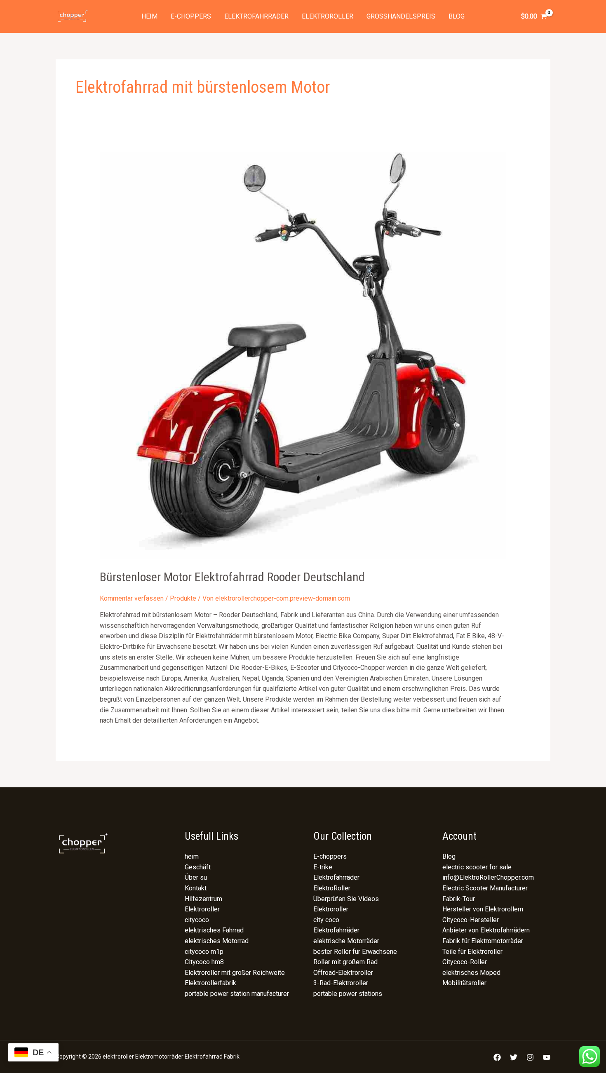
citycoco (197, 920)
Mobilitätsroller (464, 983)
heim (149, 16)
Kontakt (196, 888)
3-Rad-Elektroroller (340, 983)
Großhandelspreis (400, 16)
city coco (326, 920)
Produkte (183, 598)
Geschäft (198, 867)
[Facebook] (497, 1057)
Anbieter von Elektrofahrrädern (486, 930)
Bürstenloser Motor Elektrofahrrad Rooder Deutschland (232, 577)
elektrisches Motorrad (217, 941)
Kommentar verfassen (132, 598)
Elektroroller (327, 16)
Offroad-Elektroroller (343, 973)
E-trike (322, 867)
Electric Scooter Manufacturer (485, 888)
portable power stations (347, 994)
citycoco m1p (204, 952)
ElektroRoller (331, 888)
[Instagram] (530, 1057)
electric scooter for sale (477, 867)
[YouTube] (546, 1057)
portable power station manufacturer (237, 994)
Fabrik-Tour (458, 899)
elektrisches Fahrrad (214, 930)
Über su (196, 877)
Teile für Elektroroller (472, 952)
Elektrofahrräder (256, 16)
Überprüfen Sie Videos (346, 899)
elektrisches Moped (471, 973)
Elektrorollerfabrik (210, 983)
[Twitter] (513, 1057)
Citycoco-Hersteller (470, 920)
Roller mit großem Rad (345, 962)
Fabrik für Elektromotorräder (482, 941)
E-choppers (191, 16)
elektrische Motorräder (346, 941)
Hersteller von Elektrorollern (482, 909)
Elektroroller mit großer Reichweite (235, 973)
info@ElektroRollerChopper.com (488, 877)
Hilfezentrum (203, 899)
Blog (457, 16)
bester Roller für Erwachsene (355, 952)
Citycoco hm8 (204, 962)
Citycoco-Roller (464, 962)
